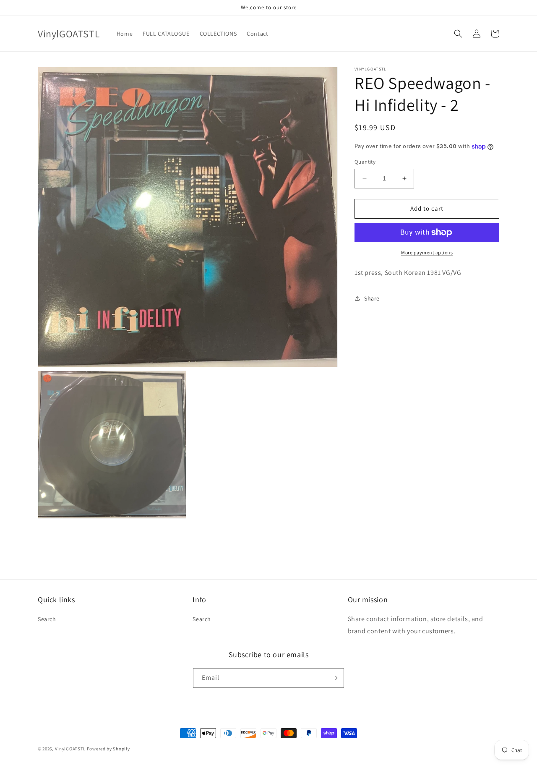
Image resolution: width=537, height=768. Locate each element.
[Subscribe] (334, 678)
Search (47, 619)
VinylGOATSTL (70, 749)
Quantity (365, 161)
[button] (458, 33)
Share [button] (372, 298)
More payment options (427, 252)
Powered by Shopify (108, 749)
